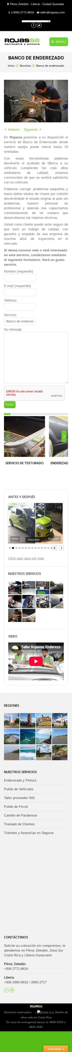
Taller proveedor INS (19, 798)
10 (39, 548)
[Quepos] (44, 737)
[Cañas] (44, 721)
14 (51, 548)
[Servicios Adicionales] (15, 588)
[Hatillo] (12, 753)
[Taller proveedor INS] (43, 602)
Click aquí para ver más (26, 559)
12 (45, 548)
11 (42, 548)
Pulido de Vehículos (18, 789)
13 (48, 548)
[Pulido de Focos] (15, 602)
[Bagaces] (12, 721)
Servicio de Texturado (24, 463)
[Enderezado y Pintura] (57, 602)
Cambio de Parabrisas (20, 815)
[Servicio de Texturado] (29, 616)
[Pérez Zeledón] (44, 753)
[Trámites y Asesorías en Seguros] (43, 588)
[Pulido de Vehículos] (29, 602)
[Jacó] (12, 737)
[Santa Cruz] (28, 721)
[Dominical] (60, 753)
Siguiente (31, 129)
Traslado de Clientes (19, 824)
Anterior (14, 129)
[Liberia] (60, 721)
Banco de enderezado (50, 65)
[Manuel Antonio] (28, 737)
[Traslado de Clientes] (57, 588)
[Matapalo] (28, 753)
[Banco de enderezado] (15, 616)
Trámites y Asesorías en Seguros (29, 833)
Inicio (11, 65)
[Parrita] (60, 737)
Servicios (25, 65)
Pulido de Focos (16, 807)
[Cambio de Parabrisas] (29, 588)
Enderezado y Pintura (20, 780)
